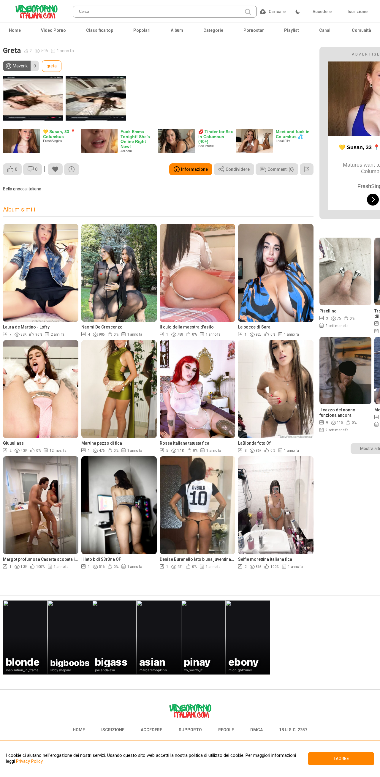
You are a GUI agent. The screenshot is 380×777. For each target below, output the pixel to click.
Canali (325, 30)
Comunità (361, 30)
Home (15, 30)
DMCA (256, 729)
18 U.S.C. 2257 (293, 729)
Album (177, 30)
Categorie (213, 30)
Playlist (291, 30)
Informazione (194, 169)
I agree (341, 758)
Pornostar (253, 30)
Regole (226, 729)
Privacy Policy (29, 761)
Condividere (238, 169)
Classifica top (99, 30)
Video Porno (53, 30)
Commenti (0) (280, 169)
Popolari (142, 30)
